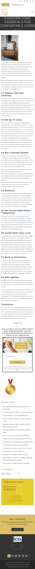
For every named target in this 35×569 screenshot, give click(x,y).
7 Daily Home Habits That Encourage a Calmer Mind (17, 439)
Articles (22, 547)
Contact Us (5, 4)
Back (19, 29)
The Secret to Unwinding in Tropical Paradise (15, 454)
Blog (11, 547)
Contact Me (17, 529)
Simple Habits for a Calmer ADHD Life (13, 451)
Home (15, 29)
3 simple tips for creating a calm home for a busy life (18, 448)
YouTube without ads (20, 136)
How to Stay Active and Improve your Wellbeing (16, 435)
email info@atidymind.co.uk (17, 4)
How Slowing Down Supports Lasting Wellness (16, 445)
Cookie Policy (17, 549)
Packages (9, 488)
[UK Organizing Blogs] (10, 388)
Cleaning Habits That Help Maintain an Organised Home (18, 442)
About (22, 545)
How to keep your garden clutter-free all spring (16, 463)
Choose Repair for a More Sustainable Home (15, 415)
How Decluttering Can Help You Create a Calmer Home (18, 412)
